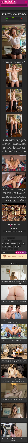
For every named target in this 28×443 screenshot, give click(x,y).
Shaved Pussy (18, 240)
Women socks (14, 243)
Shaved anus (21, 243)
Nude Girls (7, 240)
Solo (12, 240)
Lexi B (16, 249)
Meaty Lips (10, 249)
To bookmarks (11, 21)
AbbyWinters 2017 (11, 238)
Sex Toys (4, 249)
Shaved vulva (18, 246)
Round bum (10, 246)
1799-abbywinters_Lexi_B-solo (14, 225)
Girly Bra (4, 246)
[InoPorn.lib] (9, 2)
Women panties (5, 243)
